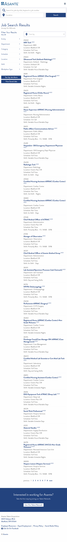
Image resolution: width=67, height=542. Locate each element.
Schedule (4, 54)
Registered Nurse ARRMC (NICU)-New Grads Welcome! (42, 445)
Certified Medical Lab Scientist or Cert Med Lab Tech (44, 358)
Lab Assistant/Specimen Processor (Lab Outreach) (43, 269)
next (50, 480)
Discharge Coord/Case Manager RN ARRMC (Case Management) (43, 340)
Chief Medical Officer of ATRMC (37, 219)
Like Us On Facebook (10, 528)
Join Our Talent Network (33, 505)
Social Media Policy (52, 526)
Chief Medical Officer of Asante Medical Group (42, 253)
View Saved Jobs (11, 81)
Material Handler (30, 427)
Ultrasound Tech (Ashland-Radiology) (38, 59)
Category (4, 49)
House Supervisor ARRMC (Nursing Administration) (44, 109)
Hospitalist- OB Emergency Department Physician (43, 145)
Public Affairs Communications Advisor (39, 128)
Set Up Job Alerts (11, 77)
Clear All (3, 35)
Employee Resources (8, 526)
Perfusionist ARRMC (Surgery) (36, 303)
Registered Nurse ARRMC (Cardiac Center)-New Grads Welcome (43, 321)
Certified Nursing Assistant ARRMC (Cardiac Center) (44, 181)
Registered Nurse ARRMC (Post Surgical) (40, 76)
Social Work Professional (33, 411)
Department (5, 44)
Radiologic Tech (29, 164)
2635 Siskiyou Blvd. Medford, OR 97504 (8, 520)
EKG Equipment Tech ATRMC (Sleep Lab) (40, 394)
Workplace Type (7, 69)
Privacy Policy (38, 526)
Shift (3, 64)
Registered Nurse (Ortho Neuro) (36, 92)
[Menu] (65, 3)
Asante (5, 534)
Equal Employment (24, 526)
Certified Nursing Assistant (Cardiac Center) (41, 377)
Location (4, 59)
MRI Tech (27, 42)
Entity (3, 39)
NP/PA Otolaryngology (33, 286)
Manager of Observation (33, 236)
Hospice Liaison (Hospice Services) (37, 463)
